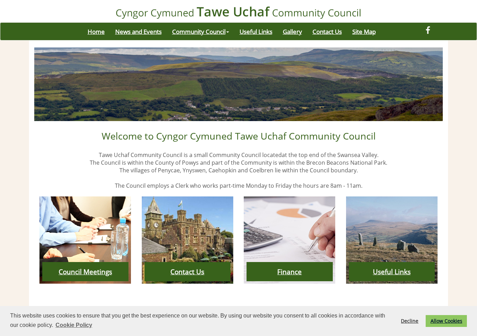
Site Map (364, 31)
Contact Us (327, 31)
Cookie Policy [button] (74, 325)
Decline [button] (409, 321)
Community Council (199, 31)
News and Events (138, 31)
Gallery (292, 31)
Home (96, 31)
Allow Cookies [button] (446, 321)
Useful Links (256, 31)
